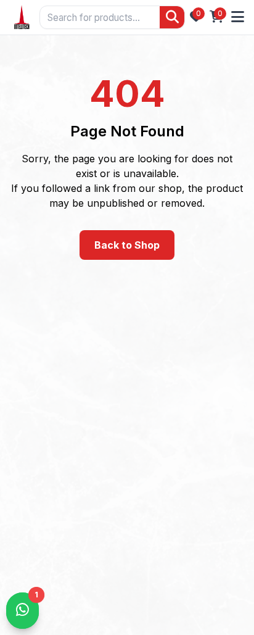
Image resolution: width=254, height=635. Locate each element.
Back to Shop (127, 245)
